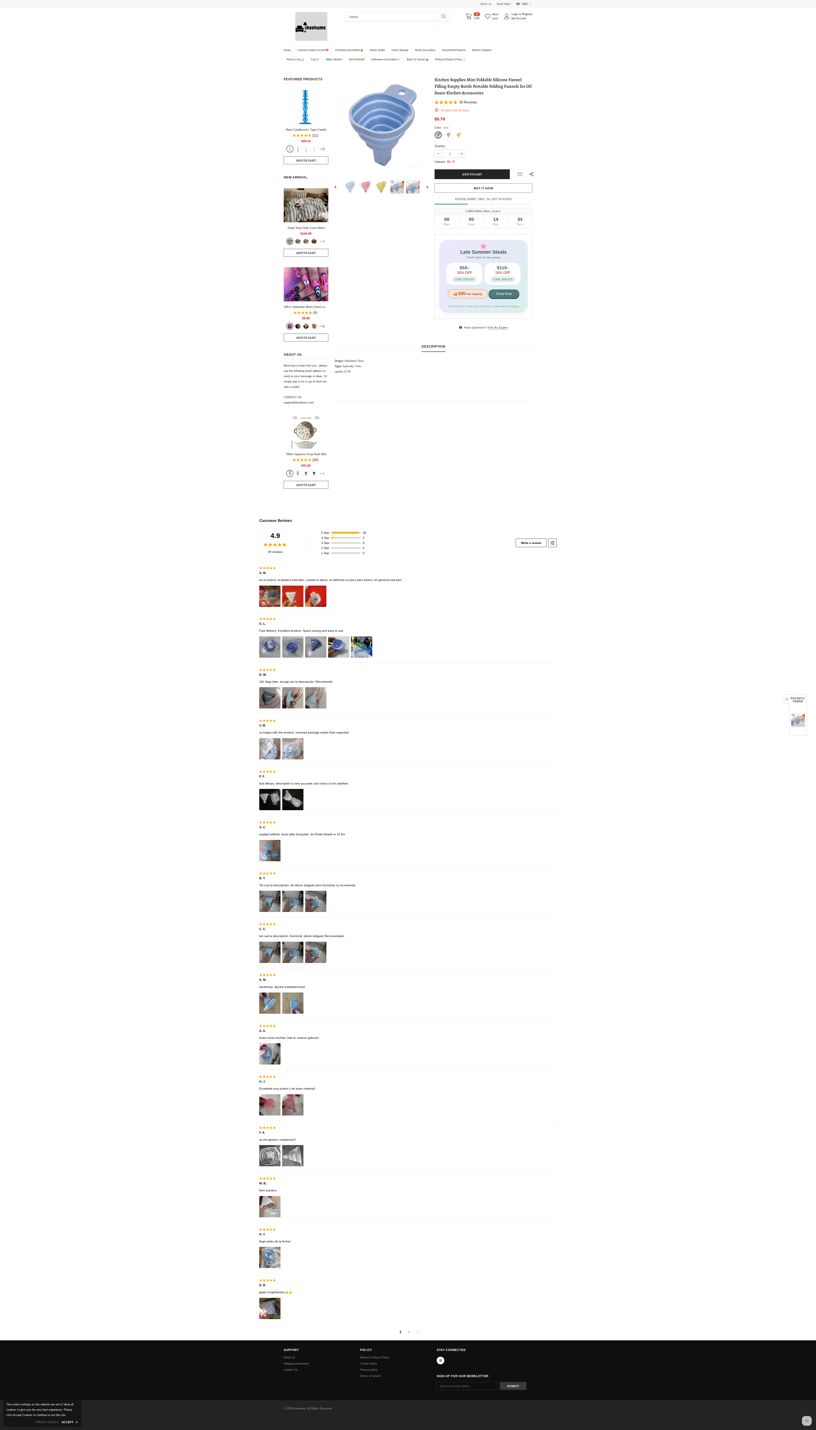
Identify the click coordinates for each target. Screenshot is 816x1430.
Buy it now (483, 188)
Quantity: (440, 146)
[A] (290, 473)
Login (515, 14)
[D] (314, 473)
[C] (306, 473)
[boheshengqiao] (290, 241)
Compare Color (415, 165)
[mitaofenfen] (306, 241)
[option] (381, 124)
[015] (290, 326)
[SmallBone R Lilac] (298, 149)
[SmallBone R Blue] (290, 149)
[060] (314, 326)
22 (322, 149)
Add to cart (306, 161)
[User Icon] (507, 16)
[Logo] (311, 26)
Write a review (531, 543)
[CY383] (298, 326)
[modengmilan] (298, 241)
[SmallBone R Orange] (306, 149)
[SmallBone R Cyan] (314, 149)
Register (527, 14)
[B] (298, 473)
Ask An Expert (498, 327)
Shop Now (504, 294)
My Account (518, 18)
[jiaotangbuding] (314, 241)
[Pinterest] (440, 1360)
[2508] (306, 326)
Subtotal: (440, 161)
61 (322, 326)
